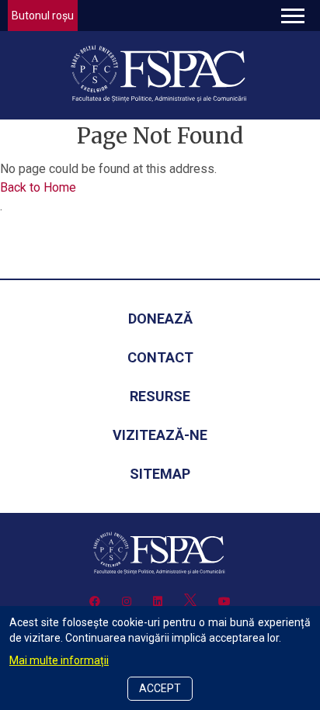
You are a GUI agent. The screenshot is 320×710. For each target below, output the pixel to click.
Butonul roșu (43, 15)
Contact (160, 357)
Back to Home (38, 187)
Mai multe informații (59, 660)
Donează (160, 318)
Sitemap (160, 474)
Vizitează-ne (160, 435)
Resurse (160, 396)
